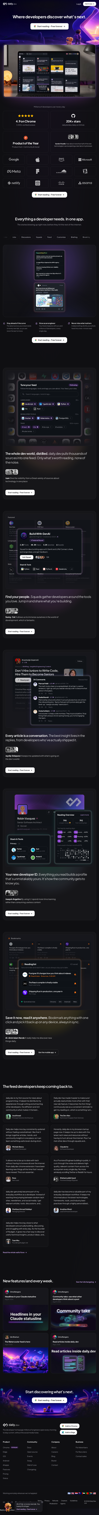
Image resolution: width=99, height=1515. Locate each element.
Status (5, 1472)
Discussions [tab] (26, 237)
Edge (5, 1446)
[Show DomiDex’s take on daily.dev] (15, 887)
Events (30, 1450)
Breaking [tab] (86, 237)
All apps (6, 1459)
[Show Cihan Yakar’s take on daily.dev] (11, 1026)
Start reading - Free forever (51, 26)
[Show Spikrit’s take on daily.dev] (15, 605)
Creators (64, 1495)
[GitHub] (12, 1496)
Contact (54, 1459)
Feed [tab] (49, 237)
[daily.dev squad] (4, 1496)
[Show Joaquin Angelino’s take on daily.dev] (8, 887)
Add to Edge (70, 1426)
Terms (40, 1495)
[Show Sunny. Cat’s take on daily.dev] (8, 605)
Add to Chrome (71, 1420)
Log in (78, 4)
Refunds (55, 1495)
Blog (53, 1450)
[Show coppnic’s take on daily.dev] (73, 137)
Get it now (89, 4)
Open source (32, 1446)
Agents (62, 1498)
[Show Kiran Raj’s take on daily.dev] (11, 743)
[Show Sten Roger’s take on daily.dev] (76, 137)
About (53, 1442)
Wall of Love (32, 1459)
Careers (54, 1446)
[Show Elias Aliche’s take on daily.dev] (11, 466)
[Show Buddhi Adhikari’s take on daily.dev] (11, 887)
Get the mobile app (47, 1046)
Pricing (5, 1468)
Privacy (47, 1495)
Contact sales (81, 1450)
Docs (29, 1442)
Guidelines (73, 1495)
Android (6, 1455)
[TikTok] (23, 1496)
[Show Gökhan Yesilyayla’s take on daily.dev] (15, 743)
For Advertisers (82, 1442)
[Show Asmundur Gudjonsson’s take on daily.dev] (15, 466)
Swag (29, 1455)
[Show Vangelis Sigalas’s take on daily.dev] (11, 605)
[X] (8, 1496)
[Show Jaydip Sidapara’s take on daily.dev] (8, 743)
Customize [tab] (61, 237)
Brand (53, 1455)
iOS (4, 1450)
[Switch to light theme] (30, 1496)
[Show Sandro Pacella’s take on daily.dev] (70, 137)
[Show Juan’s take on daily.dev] (8, 466)
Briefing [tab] (74, 237)
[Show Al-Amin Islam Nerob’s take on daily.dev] (8, 1026)
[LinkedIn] (16, 1496)
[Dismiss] (42, 1502)
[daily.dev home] (10, 4)
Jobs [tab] (14, 237)
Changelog (31, 1464)
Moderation (54, 1498)
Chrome (10, 1442)
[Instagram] (20, 1496)
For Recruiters (81, 1446)
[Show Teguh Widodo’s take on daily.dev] (15, 1026)
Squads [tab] (39, 237)
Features (6, 1464)
